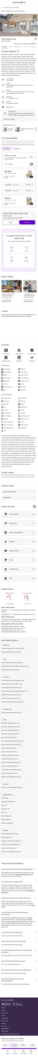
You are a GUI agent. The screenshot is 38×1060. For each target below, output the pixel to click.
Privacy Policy (4, 1018)
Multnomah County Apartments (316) (11, 787)
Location (26, 47)
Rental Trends (4, 1013)
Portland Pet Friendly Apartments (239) (12, 702)
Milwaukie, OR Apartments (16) (10, 723)
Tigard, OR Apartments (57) (9, 773)
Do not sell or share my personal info (10, 1034)
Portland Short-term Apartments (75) (11, 712)
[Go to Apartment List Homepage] (19, 2)
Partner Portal (4, 1031)
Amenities (33, 47)
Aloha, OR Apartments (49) (9, 737)
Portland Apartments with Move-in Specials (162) (15, 666)
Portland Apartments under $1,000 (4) (12, 662)
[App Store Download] (6, 1005)
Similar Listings (17, 47)
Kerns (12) (4, 812)
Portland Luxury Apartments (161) (10, 698)
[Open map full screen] (34, 506)
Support (3, 1015)
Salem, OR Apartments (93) (9, 752)
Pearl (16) (4, 805)
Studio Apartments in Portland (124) (11, 652)
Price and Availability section (24, 874)
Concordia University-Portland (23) (11, 851)
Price (10, 47)
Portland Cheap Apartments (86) (10, 670)
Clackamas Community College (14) (11, 841)
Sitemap (3, 1023)
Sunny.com (4, 1026)
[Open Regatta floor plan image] (29, 201)
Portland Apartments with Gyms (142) (11, 684)
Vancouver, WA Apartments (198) (10, 726)
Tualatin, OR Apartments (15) (9, 759)
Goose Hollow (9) (6, 819)
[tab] (6, 148)
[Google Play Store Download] (18, 1005)
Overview (4, 46)
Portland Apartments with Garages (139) (12, 680)
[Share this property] (35, 39)
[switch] (30, 164)
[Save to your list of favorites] (35, 17)
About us (3, 1007)
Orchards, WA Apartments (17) (10, 766)
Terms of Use (4, 1020)
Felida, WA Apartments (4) (8, 748)
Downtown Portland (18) (8, 801)
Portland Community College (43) (10, 844)
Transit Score (27, 593)
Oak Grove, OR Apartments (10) (10, 730)
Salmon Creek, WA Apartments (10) (11, 744)
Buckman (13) (5, 809)
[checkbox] (11, 248)
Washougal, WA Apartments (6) (10, 755)
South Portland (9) (6, 816)
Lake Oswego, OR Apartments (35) (11, 769)
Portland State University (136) (10, 834)
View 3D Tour (10, 107)
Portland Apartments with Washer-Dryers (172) (14, 691)
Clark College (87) (6, 837)
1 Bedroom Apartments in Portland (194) (12, 648)
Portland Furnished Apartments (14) (11, 695)
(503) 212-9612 (5, 41)
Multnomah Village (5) (7, 823)
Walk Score (9, 593)
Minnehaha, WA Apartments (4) (10, 734)
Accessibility (4, 1028)
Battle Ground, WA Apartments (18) (11, 777)
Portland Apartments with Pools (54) (11, 687)
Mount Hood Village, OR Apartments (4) (12, 741)
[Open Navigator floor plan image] (29, 174)
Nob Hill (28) (4, 798)
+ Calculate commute (12, 103)
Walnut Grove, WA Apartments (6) (10, 762)
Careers (3, 1010)
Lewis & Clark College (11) (8, 848)
